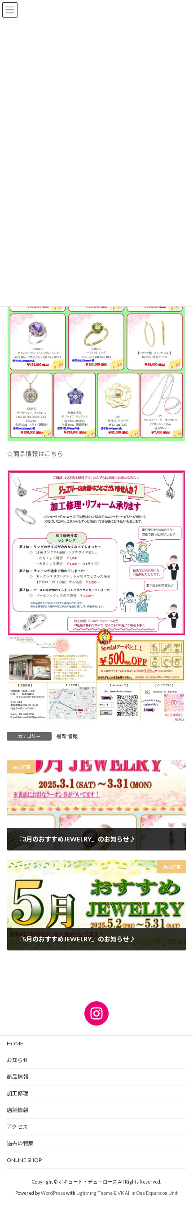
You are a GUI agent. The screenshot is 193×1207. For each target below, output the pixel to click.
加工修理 (17, 1093)
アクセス (17, 1126)
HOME (15, 1043)
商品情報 (17, 1076)
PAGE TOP (179, 1161)
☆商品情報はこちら (35, 453)
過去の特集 (20, 1143)
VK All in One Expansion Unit (148, 1193)
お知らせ (17, 1060)
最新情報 (67, 736)
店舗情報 (17, 1110)
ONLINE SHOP (24, 1160)
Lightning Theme (94, 1193)
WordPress (53, 1193)
